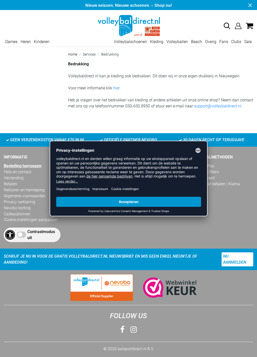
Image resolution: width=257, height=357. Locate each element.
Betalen (10, 184)
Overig (210, 41)
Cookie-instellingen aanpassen (31, 219)
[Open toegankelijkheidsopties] (10, 235)
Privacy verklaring (19, 202)
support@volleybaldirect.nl (217, 106)
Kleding (156, 41)
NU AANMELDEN (234, 259)
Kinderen (41, 41)
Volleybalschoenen (130, 41)
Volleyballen (177, 41)
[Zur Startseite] (128, 25)
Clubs (236, 41)
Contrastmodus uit (41, 234)
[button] (227, 26)
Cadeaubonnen (17, 214)
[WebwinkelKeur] (165, 287)
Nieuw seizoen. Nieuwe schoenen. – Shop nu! (128, 5)
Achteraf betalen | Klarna (218, 184)
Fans (223, 41)
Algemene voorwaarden (24, 196)
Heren (26, 41)
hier (116, 88)
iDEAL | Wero (208, 171)
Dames (11, 41)
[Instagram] (134, 329)
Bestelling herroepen (22, 165)
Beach (196, 41)
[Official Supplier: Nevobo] (101, 287)
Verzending (14, 177)
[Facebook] (122, 329)
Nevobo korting (17, 208)
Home (72, 54)
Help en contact (17, 171)
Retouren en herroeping (24, 190)
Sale (248, 41)
